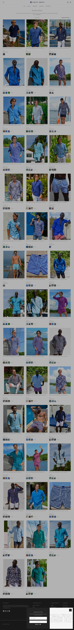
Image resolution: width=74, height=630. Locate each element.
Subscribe (38, 621)
